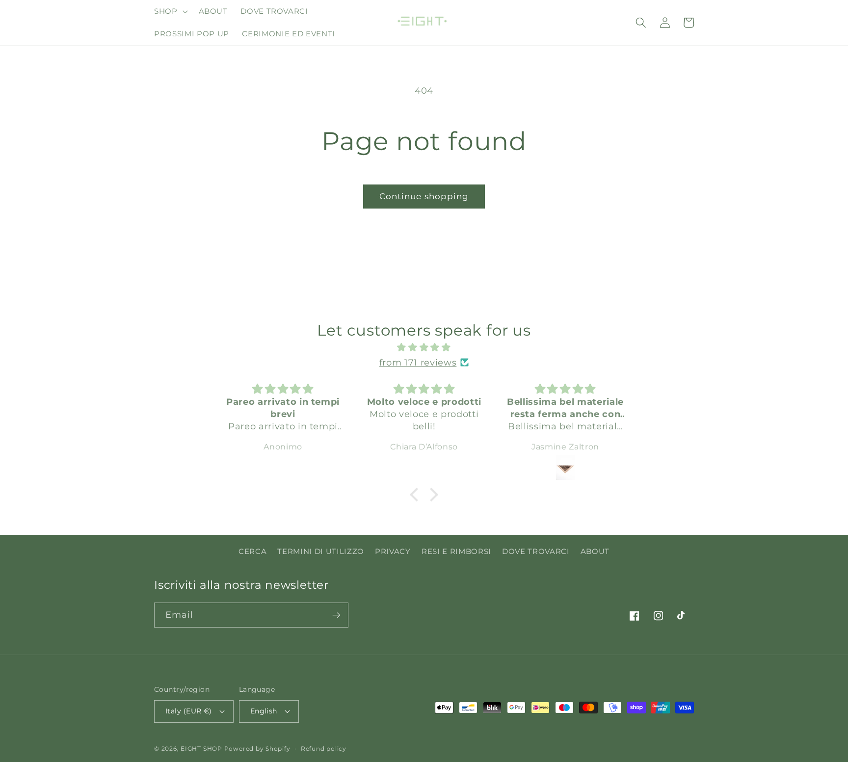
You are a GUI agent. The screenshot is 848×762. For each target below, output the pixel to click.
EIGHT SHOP (201, 748)
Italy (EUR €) (188, 711)
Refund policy (323, 748)
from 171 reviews (418, 362)
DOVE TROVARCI (536, 551)
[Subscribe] (336, 615)
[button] (170, 11)
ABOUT (595, 551)
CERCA (252, 551)
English (263, 711)
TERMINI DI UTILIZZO (320, 551)
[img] (424, 347)
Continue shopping (424, 196)
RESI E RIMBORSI (456, 551)
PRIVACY (393, 551)
